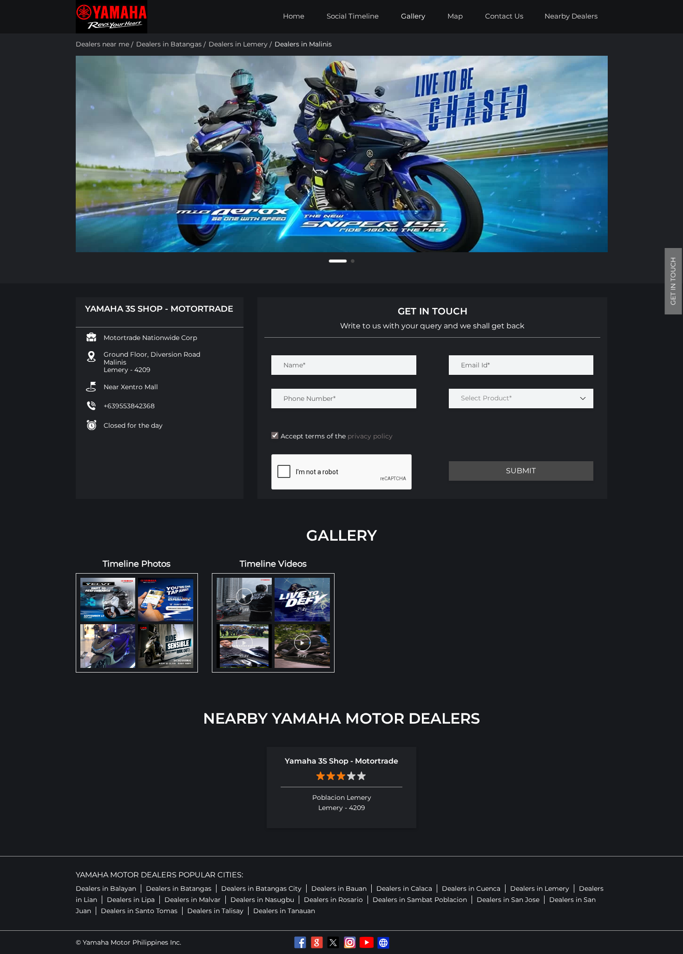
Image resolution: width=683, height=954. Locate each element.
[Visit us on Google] (316, 942)
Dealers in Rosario (333, 899)
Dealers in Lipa (131, 899)
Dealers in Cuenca (471, 888)
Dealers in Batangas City (261, 888)
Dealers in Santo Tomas (139, 911)
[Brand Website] (383, 942)
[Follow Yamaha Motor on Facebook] (300, 942)
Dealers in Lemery (539, 888)
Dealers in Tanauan (284, 911)
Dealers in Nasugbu (262, 899)
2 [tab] (345, 261)
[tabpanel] (342, 154)
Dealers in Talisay (215, 911)
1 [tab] (330, 261)
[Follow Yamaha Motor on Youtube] (367, 942)
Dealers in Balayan (106, 888)
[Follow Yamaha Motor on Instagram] (350, 942)
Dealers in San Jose (508, 899)
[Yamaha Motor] (111, 16)
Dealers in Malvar (192, 899)
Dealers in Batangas (178, 888)
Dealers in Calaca (404, 888)
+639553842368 (129, 406)
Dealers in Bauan (339, 888)
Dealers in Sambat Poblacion (420, 899)
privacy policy (369, 436)
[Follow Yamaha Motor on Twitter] (333, 942)
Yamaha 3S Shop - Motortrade (341, 761)
